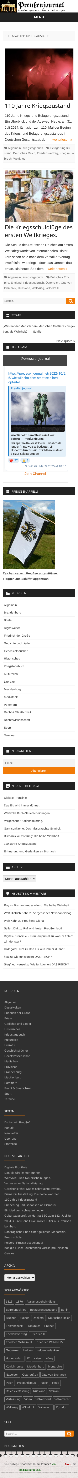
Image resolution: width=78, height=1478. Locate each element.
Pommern (10, 704)
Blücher (11, 1317)
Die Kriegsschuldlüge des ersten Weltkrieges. (39, 231)
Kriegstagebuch (32, 148)
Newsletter (11, 1133)
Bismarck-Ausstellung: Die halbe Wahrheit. (32, 836)
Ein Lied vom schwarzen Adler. (24, 1210)
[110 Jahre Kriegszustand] (39, 75)
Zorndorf (61, 1407)
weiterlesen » (62, 139)
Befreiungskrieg (16, 1309)
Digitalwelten (12, 628)
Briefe (8, 620)
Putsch (44, 1382)
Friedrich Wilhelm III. (19, 1342)
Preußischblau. (14, 1237)
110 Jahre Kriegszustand (37, 105)
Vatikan (54, 1391)
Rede (55, 1382)
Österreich (52, 282)
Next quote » (65, 341)
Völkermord (43, 1399)
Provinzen (10, 1066)
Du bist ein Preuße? (17, 1122)
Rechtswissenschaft (17, 720)
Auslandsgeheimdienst (41, 1301)
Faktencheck (14, 1326)
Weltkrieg (19, 158)
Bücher (24, 1317)
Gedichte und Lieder (17, 643)
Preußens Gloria (33, 920)
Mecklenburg (12, 689)
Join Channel (35, 474)
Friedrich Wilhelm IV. (50, 1342)
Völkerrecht (61, 1399)
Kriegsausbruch (33, 282)
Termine (9, 735)
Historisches (12, 658)
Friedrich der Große (17, 635)
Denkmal (38, 1317)
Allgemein (14, 148)
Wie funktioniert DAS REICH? (33, 956)
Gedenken (13, 1350)
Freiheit (49, 1326)
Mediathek (11, 697)
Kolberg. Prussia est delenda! (23, 1242)
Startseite (10, 1143)
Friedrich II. (38, 1334)
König (49, 1358)
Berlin (64, 1309)
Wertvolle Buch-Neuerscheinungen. (27, 813)
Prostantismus (26, 1382)
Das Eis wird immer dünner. (22, 805)
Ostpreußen (30, 1374)
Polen (9, 1382)
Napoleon (12, 1374)
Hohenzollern (14, 1358)
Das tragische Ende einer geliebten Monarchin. (35, 1231)
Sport (7, 727)
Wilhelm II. (52, 288)
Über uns (10, 1138)
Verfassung (13, 1399)
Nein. (69, 1464)
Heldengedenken (47, 1350)
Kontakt (9, 1127)
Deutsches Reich (24, 153)
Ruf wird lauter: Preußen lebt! (42, 928)
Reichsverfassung (17, 1391)
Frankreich (33, 1326)
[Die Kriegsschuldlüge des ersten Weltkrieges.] (39, 197)
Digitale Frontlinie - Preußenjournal (27, 936)
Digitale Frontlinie (15, 797)
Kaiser (37, 1358)
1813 (9, 1301)
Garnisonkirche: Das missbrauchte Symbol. (32, 828)
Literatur (9, 681)
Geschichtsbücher (16, 651)
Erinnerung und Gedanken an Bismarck (30, 851)
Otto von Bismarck (54, 1374)
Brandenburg (12, 612)
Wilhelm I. (28, 1407)
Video (28, 1399)
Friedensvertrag (47, 153)
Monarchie (55, 1366)
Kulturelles (11, 674)
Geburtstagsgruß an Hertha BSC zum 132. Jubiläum (38, 1215)
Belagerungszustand (43, 1309)
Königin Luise (15, 1366)
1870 (19, 1301)
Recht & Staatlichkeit (17, 712)
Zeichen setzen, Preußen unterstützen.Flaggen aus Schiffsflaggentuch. (30, 576)
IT (28, 1358)
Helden (28, 1350)
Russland (24, 288)
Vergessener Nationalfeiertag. (23, 820)
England (16, 282)
